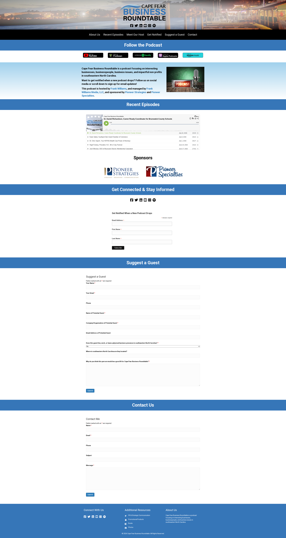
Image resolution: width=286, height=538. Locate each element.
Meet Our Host (135, 34)
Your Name (90, 283)
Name (88, 425)
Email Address (118, 220)
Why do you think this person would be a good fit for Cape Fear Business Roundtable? (118, 361)
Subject (89, 455)
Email (88, 435)
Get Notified (154, 34)
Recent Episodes (113, 34)
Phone (88, 303)
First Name (116, 229)
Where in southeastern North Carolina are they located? (106, 351)
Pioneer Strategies (135, 92)
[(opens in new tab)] (93, 55)
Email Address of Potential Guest (98, 333)
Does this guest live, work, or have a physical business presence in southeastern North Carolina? (122, 343)
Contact (192, 34)
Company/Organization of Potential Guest (102, 323)
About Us (94, 34)
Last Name (116, 238)
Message (90, 465)
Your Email (90, 293)
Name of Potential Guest (95, 313)
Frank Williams (119, 88)
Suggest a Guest (175, 34)
